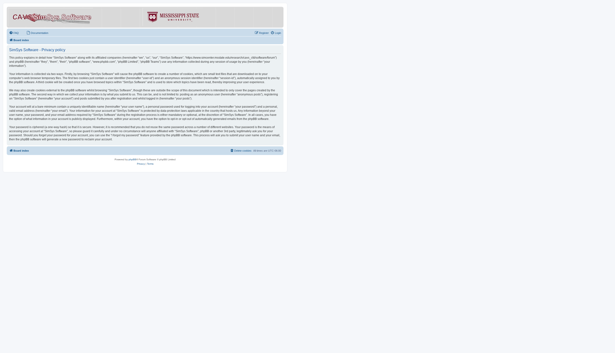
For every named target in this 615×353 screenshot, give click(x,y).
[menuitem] (14, 33)
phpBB (132, 159)
